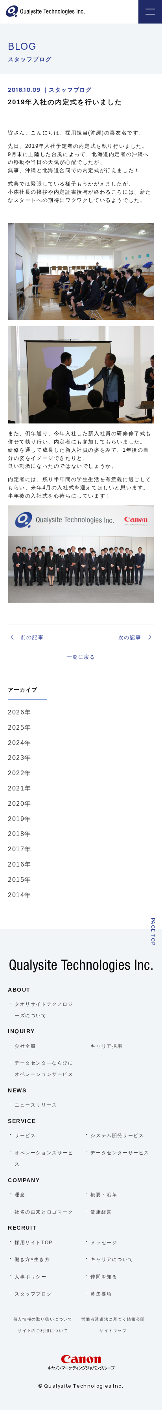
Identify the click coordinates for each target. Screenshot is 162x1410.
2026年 (19, 712)
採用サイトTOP (34, 1242)
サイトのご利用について (43, 1330)
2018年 (19, 833)
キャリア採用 (106, 1046)
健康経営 (101, 1212)
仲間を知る (103, 1276)
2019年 (19, 819)
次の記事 (129, 637)
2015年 (19, 879)
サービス (25, 1135)
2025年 (19, 727)
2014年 (19, 895)
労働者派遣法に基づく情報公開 (113, 1319)
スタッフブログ (33, 1294)
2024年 (19, 743)
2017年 (19, 849)
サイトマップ (113, 1330)
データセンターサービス (119, 1153)
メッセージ (103, 1242)
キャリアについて (111, 1259)
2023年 (19, 757)
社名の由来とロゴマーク (44, 1212)
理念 (20, 1194)
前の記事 (32, 637)
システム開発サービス (117, 1135)
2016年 (19, 864)
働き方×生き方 (32, 1259)
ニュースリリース (36, 1105)
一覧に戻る (81, 657)
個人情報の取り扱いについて (43, 1319)
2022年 (19, 773)
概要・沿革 (103, 1194)
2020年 (19, 803)
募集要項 (101, 1294)
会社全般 (25, 1046)
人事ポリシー (31, 1276)
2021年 (19, 788)
